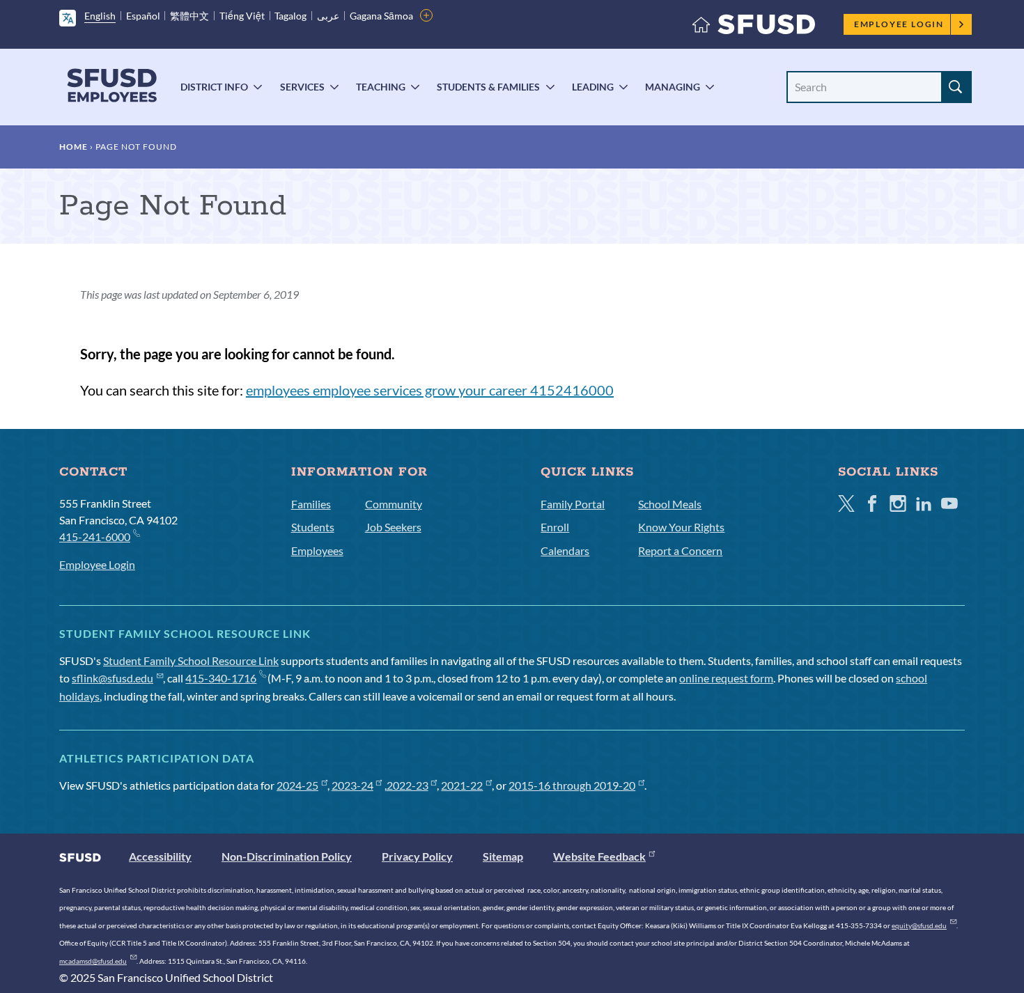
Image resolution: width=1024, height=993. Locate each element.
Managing (672, 87)
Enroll (555, 526)
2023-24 (352, 785)
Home (73, 146)
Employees (317, 550)
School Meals (669, 503)
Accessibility (160, 856)
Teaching (380, 87)
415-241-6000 (94, 536)
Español (143, 16)
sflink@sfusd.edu (112, 678)
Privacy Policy (417, 856)
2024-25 (297, 785)
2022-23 (407, 785)
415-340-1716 (220, 678)
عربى (328, 16)
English (100, 16)
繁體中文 (189, 16)
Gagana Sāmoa (381, 16)
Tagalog (290, 16)
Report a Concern (680, 550)
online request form (726, 678)
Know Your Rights (681, 526)
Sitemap (503, 856)
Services (302, 87)
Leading (593, 87)
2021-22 (462, 785)
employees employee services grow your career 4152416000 (430, 390)
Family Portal (573, 503)
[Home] (753, 27)
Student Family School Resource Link (191, 660)
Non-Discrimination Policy (287, 856)
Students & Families (488, 87)
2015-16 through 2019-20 (572, 785)
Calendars (565, 550)
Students (312, 526)
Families (311, 503)
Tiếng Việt (242, 16)
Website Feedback (599, 856)
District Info (214, 87)
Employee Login (899, 24)
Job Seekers (393, 526)
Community (393, 503)
